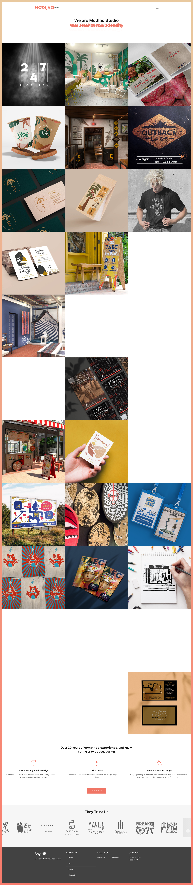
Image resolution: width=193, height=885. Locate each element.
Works (70, 863)
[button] (5, 831)
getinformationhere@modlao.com (48, 859)
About (70, 869)
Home (70, 858)
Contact (71, 875)
